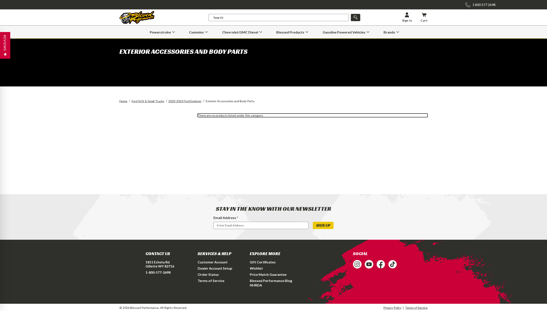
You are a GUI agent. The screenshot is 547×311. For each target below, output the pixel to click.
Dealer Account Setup (215, 268)
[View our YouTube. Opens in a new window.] (369, 264)
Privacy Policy (392, 308)
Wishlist (256, 268)
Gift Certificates (263, 262)
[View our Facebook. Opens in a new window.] (380, 264)
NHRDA (256, 285)
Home (123, 101)
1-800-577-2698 (158, 272)
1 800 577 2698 (484, 5)
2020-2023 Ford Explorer (184, 101)
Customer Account (213, 262)
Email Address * (225, 218)
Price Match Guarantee (268, 274)
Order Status (208, 274)
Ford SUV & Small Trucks (148, 101)
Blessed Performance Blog (271, 281)
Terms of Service (211, 281)
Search (218, 17)
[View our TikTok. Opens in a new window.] (392, 264)
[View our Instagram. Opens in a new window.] (357, 264)
